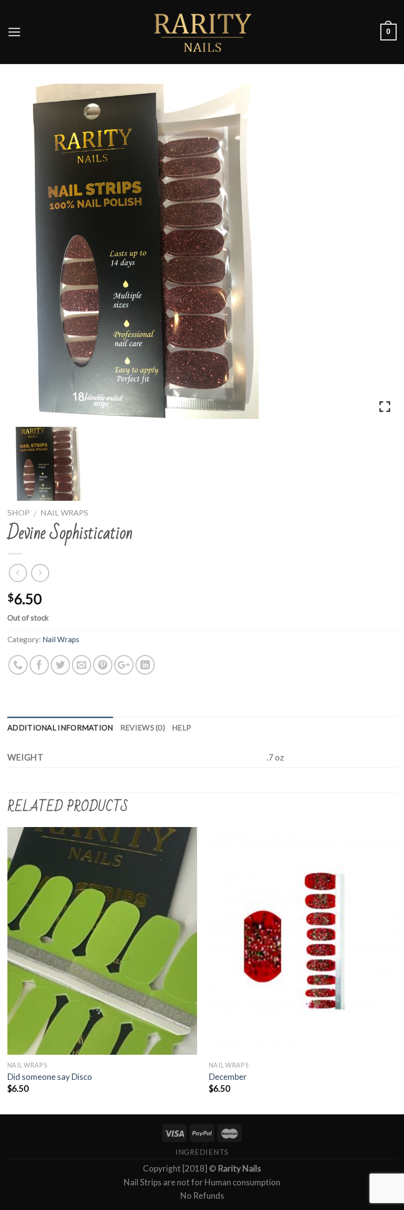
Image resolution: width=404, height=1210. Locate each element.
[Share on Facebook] (39, 664)
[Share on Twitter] (60, 664)
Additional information (60, 727)
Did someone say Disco (49, 1077)
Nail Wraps (64, 512)
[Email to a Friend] (81, 664)
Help (181, 727)
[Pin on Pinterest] (102, 664)
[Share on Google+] (124, 664)
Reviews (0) (142, 727)
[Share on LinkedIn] (145, 664)
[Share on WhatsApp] (18, 664)
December (228, 1077)
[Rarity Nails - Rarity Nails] (202, 32)
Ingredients (202, 1152)
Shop (18, 512)
